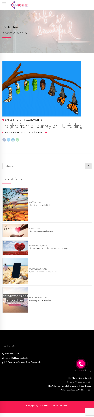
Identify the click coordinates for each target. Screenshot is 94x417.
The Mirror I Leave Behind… (80, 378)
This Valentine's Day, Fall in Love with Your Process (48, 249)
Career (9, 120)
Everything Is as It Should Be (40, 301)
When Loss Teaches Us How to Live (43, 272)
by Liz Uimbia (36, 133)
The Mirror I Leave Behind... (39, 205)
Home (6, 27)
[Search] (88, 166)
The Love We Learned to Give (41, 232)
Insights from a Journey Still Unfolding (42, 126)
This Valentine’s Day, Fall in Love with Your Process (70, 386)
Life (19, 120)
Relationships (33, 120)
